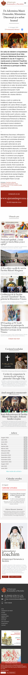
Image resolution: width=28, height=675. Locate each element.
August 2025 (5, 464)
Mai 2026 (4, 444)
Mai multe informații (5, 670)
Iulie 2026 (4, 440)
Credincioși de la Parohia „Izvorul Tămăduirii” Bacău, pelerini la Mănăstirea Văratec (14, 296)
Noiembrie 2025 (6, 457)
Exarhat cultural (11, 182)
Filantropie (4, 623)
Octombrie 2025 (6, 459)
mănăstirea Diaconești (7, 184)
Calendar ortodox (9, 488)
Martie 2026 (4, 448)
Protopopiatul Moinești (12, 29)
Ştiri (2, 608)
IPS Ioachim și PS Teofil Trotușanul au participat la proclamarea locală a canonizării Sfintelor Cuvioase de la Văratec (14, 327)
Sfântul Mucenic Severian (14, 509)
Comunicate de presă (7, 610)
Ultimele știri (14, 216)
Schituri (3, 619)
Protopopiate (5, 621)
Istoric (3, 612)
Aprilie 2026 (4, 446)
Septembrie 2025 (6, 462)
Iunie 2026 (4, 442)
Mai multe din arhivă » (14, 471)
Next (26, 40)
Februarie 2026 (5, 451)
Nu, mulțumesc (11, 672)
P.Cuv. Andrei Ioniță (16, 185)
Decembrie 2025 (6, 455)
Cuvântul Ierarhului (15, 576)
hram (16, 184)
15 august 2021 (5, 185)
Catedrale (4, 614)
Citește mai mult (14, 339)
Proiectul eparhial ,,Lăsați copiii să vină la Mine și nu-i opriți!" (13, 241)
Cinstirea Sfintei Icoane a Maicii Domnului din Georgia (17, 495)
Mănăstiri (4, 618)
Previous (2, 40)
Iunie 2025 (4, 468)
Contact (3, 625)
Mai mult (5, 576)
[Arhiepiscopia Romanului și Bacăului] (12, 590)
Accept (3, 672)
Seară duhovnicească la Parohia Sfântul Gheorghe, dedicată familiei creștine (14, 416)
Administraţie (5, 616)
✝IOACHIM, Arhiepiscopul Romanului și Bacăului (14, 371)
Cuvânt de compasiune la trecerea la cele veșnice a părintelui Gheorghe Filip (14, 376)
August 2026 (5, 437)
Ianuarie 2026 (5, 453)
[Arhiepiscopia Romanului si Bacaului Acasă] (12, 3)
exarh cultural (5, 186)
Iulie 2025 (4, 466)
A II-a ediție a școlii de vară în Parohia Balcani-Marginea (13, 269)
